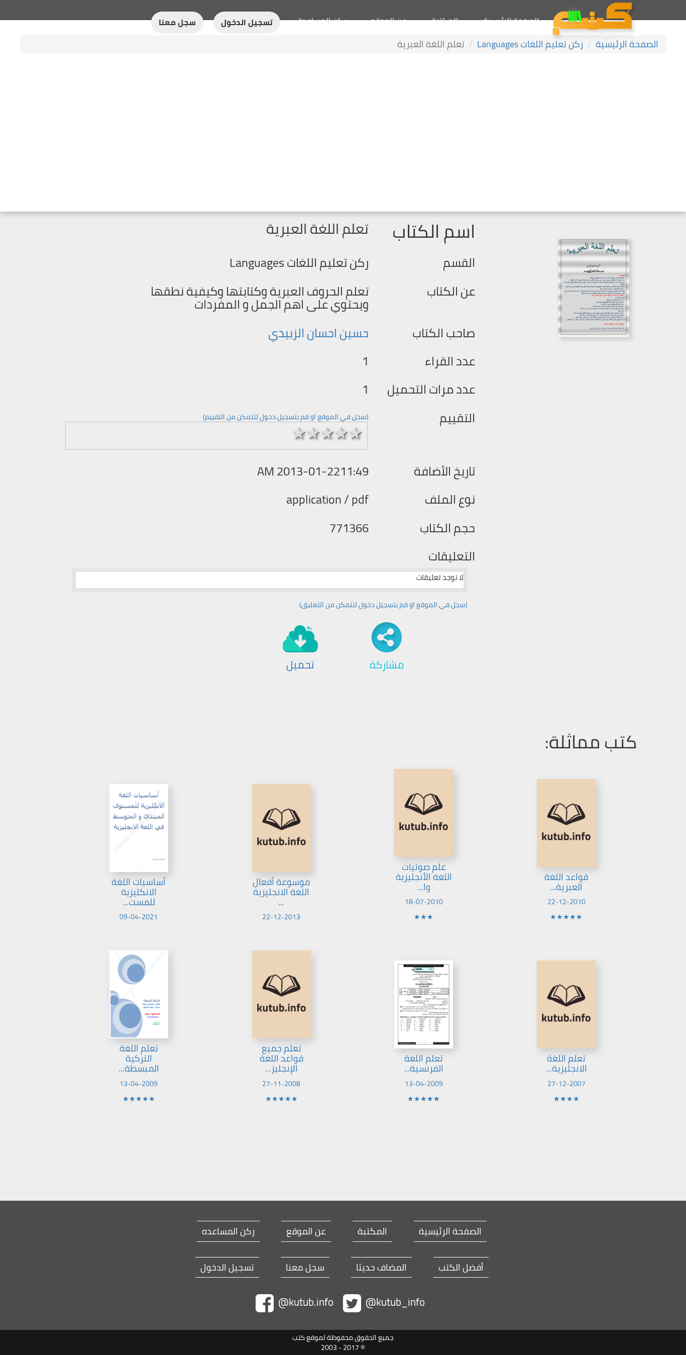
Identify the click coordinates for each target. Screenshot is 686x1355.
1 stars (299, 433)
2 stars (313, 433)
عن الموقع (388, 20)
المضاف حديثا (381, 1267)
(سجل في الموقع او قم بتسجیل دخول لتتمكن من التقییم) (286, 416)
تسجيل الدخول (247, 22)
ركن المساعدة (322, 20)
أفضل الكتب (461, 1267)
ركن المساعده (228, 1231)
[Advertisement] (343, 133)
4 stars (341, 433)
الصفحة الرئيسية (511, 20)
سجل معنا (177, 22)
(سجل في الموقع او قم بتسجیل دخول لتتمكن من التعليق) (383, 604)
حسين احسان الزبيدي (318, 333)
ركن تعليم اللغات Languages (530, 44)
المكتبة (444, 20)
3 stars (327, 433)
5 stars (356, 433)
